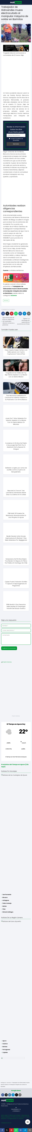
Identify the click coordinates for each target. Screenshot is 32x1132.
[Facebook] (3, 313)
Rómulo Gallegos (7, 912)
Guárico (5, 1044)
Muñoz (4, 906)
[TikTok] (16, 1094)
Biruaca (4, 897)
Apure (4, 1041)
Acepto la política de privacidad (17, 139)
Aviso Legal (4, 1115)
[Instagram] (9, 1094)
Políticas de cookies (14, 1115)
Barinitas (6, 300)
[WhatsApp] (16, 313)
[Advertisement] (16, 74)
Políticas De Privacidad (18, 1117)
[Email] (29, 313)
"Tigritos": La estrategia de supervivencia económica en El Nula (23, 321)
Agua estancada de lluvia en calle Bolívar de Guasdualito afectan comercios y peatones (8, 321)
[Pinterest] (12, 313)
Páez (4, 909)
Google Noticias (12, 1118)
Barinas (4, 1046)
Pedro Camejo (6, 903)
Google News (16, 1090)
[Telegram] (24, 313)
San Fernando (6, 894)
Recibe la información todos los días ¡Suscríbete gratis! (16, 129)
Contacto (21, 1118)
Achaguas (5, 900)
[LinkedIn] (20, 313)
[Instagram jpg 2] (16, 282)
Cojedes (5, 1052)
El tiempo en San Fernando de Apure (16, 757)
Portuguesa (6, 1049)
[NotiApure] (16, 51)
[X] (7, 313)
